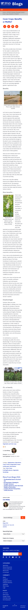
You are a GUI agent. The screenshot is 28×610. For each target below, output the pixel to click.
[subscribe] (19, 553)
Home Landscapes (7, 569)
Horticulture (13, 466)
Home (4, 12)
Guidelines (5, 584)
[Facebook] (3, 557)
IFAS (24, 607)
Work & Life (5, 570)
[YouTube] (13, 557)
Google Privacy (6, 596)
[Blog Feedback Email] (16, 557)
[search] (23, 517)
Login (4, 587)
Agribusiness (11, 462)
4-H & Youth (6, 572)
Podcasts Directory (7, 582)
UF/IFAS (5, 526)
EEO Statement (6, 600)
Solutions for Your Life (8, 525)
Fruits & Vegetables (11, 464)
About (4, 577)
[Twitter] (6, 557)
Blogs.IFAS (5, 523)
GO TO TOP (14, 605)
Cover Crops (9, 468)
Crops (4, 464)
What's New (6, 586)
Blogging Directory (7, 581)
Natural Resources (7, 567)
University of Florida (22, 606)
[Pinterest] (9, 557)
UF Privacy (5, 592)
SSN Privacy (6, 594)
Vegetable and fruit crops (9, 444)
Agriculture (18, 462)
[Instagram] (19, 557)
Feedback (5, 579)
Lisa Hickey (6, 499)
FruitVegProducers (8, 470)
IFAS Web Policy (7, 598)
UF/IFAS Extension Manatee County (15, 12)
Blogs (17, 3)
